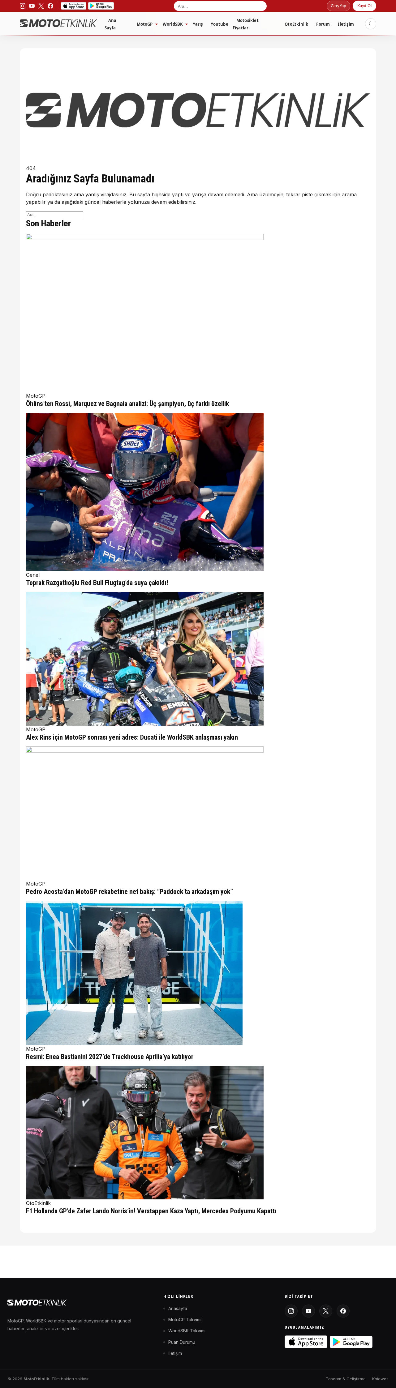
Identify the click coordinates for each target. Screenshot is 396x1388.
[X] (325, 1311)
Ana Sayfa (111, 24)
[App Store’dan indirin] (73, 6)
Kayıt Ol (364, 5)
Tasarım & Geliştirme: (346, 1378)
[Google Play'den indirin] (351, 1342)
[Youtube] (308, 1311)
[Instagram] (291, 1311)
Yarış (198, 24)
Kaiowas (380, 1378)
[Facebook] (343, 1311)
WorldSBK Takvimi (186, 1330)
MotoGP (145, 24)
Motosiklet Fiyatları (246, 24)
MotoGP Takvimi (184, 1319)
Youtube (219, 24)
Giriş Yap (338, 5)
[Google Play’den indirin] (101, 6)
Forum (323, 24)
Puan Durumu (181, 1342)
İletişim (346, 24)
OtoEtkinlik (296, 24)
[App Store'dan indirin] (306, 1341)
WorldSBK (173, 24)
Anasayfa (177, 1308)
